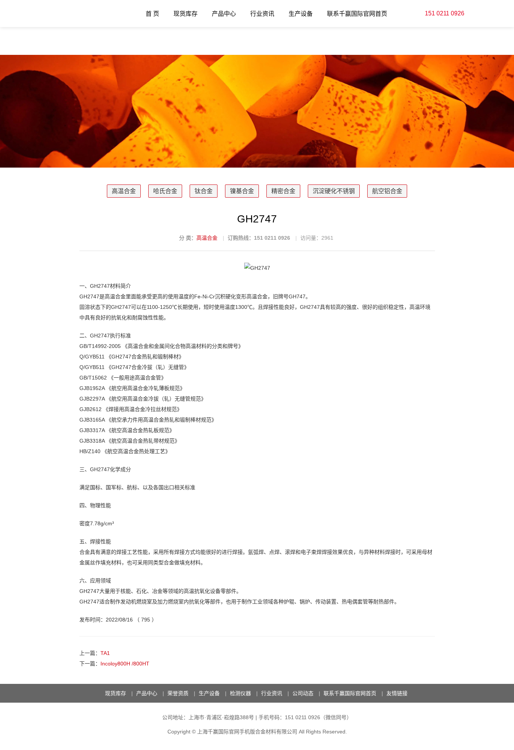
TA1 (105, 653)
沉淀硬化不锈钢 (334, 191)
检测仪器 (240, 693)
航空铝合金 (387, 191)
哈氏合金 (165, 191)
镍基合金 (242, 191)
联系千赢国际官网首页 (357, 14)
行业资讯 (262, 14)
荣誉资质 (178, 693)
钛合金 (204, 191)
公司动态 (302, 693)
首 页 (152, 14)
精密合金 (283, 191)
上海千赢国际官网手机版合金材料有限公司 (247, 732)
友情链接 (397, 693)
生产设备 (301, 14)
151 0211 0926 (444, 13)
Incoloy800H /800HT (124, 664)
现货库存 (185, 14)
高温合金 (124, 191)
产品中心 (224, 14)
